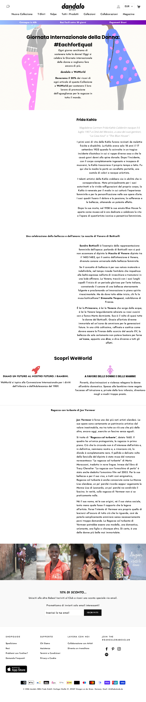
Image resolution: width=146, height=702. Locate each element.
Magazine (128, 14)
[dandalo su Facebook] (106, 649)
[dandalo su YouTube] (106, 654)
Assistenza (45, 648)
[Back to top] (137, 693)
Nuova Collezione (22, 14)
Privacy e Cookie (48, 658)
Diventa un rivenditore (78, 648)
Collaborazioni (109, 14)
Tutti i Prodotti (70, 14)
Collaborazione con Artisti (80, 643)
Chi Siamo (45, 643)
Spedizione (11, 643)
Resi (8, 648)
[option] (28, 22)
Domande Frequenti (15, 658)
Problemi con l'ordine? (17, 653)
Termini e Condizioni (50, 653)
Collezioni (90, 14)
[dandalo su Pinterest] (113, 649)
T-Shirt (41, 14)
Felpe (53, 14)
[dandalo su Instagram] (119, 649)
